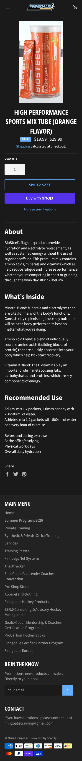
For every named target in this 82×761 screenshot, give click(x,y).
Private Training (17, 528)
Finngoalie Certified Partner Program (34, 643)
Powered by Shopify (43, 738)
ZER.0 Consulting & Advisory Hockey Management (33, 612)
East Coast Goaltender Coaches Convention (29, 576)
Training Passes (17, 551)
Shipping (23, 146)
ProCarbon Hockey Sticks (25, 635)
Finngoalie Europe (19, 650)
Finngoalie (22, 738)
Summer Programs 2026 (24, 520)
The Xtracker (15, 566)
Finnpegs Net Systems (22, 558)
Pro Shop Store (16, 587)
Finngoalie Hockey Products (27, 602)
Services (11, 543)
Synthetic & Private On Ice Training (32, 535)
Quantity (11, 159)
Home (9, 513)
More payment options (40, 209)
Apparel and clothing (21, 594)
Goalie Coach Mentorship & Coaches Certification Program (33, 625)
